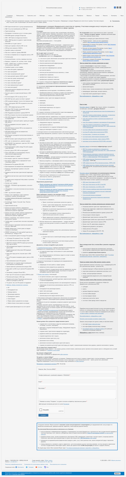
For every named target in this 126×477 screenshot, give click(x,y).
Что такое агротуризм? (11, 71)
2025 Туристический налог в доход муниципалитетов (19, 26)
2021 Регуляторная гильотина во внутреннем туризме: (19, 115)
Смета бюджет (11, 298)
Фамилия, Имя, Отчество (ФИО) (46, 369)
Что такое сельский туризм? (12, 80)
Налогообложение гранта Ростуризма (16, 260)
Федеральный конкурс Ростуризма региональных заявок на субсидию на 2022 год (19, 279)
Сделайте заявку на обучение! (13, 50)
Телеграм (30, 467)
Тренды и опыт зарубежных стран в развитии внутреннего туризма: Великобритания (17, 195)
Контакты (114, 15)
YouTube (40, 467)
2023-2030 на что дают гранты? (13, 43)
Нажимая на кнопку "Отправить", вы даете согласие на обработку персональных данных (63, 401)
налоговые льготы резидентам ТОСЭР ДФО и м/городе (97, 141)
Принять (117, 473)
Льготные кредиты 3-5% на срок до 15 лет (16, 96)
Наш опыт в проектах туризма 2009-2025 (15, 52)
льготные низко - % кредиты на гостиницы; (94, 134)
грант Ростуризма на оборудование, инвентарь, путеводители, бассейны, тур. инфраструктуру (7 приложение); (99, 115)
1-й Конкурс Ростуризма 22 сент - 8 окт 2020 (17, 238)
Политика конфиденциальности (13, 464)
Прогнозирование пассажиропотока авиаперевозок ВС (19, 166)
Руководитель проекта (13, 296)
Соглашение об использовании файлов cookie (36, 464)
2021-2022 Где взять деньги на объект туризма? (17, 99)
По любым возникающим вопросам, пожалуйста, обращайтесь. (82, 448)
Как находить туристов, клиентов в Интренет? (17, 158)
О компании (10, 15)
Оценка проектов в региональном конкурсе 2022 (18, 266)
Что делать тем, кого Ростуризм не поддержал (18, 282)
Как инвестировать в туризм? (12, 156)
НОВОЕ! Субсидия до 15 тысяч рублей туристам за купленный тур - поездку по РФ (18, 232)
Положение (66, 404)
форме (40, 318)
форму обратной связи (94, 324)
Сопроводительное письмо (45, 247)
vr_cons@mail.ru (13, 461)
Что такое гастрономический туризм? (15, 74)
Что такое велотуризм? (11, 87)
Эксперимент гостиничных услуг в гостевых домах (18, 33)
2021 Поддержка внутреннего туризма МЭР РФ (17, 112)
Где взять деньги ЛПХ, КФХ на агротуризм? (16, 150)
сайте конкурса (64, 354)
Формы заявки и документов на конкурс (18, 301)
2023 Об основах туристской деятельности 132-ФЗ (18, 138)
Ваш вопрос (41, 388)
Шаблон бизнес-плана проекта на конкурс (18, 303)
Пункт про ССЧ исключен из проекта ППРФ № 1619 (19, 274)
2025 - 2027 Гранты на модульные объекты (16, 37)
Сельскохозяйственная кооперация (92, 195)
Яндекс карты (48, 460)
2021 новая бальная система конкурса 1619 (17, 240)
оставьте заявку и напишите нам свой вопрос (92, 313)
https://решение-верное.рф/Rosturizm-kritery (97, 49)
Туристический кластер (11, 205)
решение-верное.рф (25, 472)
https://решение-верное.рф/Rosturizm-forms (98, 52)
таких (88, 438)
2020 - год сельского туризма (12, 192)
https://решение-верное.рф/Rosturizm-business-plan (99, 56)
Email (39, 381)
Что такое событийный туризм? (13, 82)
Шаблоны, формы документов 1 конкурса (17, 285)
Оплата (58, 15)
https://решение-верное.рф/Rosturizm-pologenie (96, 60)
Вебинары (42, 15)
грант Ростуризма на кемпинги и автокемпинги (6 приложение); (99, 122)
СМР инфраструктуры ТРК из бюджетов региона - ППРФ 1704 (99, 163)
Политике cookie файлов (18, 474)
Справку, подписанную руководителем (48, 310)
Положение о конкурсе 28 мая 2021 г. (16, 272)
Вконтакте (21, 467)
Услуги (50, 15)
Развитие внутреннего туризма (20, 21)
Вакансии (89, 15)
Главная (97, 15)
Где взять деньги (84, 107)
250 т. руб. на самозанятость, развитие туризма (17, 141)
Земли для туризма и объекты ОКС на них (16, 45)
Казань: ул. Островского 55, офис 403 (42, 461)
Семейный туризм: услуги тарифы (14, 67)
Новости (105, 15)
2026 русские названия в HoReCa (13, 48)
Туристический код (10, 31)
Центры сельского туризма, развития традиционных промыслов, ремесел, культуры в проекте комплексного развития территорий (18, 214)
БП (8, 287)
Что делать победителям (46, 179)
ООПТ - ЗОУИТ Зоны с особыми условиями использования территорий (16, 64)
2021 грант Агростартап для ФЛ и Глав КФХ (94, 184)
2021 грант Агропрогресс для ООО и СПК (93, 186)
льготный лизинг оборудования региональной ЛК (95, 136)
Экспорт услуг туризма (11, 183)
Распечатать (116, 21)
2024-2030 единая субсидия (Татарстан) (15, 35)
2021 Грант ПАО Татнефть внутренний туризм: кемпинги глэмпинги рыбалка (17, 110)
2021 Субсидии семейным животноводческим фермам (97, 189)
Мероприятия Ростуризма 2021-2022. (14, 164)
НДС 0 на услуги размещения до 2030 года (16, 29)
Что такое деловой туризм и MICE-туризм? (16, 76)
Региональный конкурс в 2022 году (15, 277)
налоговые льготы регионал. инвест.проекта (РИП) (96, 139)
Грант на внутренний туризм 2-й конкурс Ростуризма (45, 21)
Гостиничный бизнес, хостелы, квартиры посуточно (18, 59)
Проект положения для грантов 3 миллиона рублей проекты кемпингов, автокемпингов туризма (56, 190)
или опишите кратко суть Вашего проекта (93, 328)
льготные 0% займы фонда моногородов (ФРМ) (95, 132)
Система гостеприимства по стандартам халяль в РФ (19, 54)
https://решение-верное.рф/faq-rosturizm (98, 42)
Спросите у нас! (31, 15)
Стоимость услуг (68, 15)
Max (47, 467)
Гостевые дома (9, 57)
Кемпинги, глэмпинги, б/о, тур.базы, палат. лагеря (18, 61)
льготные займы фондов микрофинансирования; (95, 129)
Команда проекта (12, 292)
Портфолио (80, 15)
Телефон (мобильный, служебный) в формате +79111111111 (53, 375)
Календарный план (13, 289)
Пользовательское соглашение (58, 464)
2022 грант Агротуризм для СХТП (91, 182)
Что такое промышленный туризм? (14, 85)
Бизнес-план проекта (43, 274)
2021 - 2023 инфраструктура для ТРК (15, 107)
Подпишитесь (20, 15)
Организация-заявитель (14, 294)
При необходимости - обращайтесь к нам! (91, 96)
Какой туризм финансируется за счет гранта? (18, 306)
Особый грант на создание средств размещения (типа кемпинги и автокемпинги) (19, 263)
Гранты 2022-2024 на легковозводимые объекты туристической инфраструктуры (17, 153)
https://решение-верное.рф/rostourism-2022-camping (54, 191)
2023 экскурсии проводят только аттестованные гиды (19, 101)
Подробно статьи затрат (53, 350)
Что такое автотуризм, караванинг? (14, 69)
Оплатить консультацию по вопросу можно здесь (93, 318)
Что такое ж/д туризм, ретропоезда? (14, 78)
